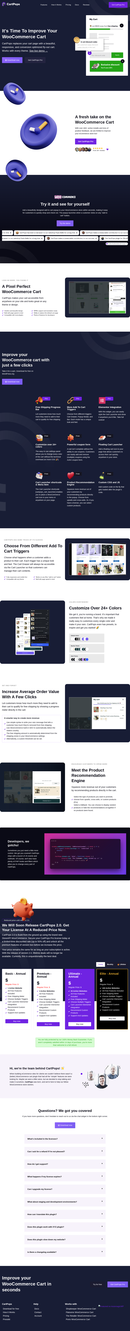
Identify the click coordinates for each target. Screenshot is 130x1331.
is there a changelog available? (41, 1252)
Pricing (68, 5)
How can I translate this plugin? (42, 1214)
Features (44, 5)
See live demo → (38, 50)
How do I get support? (37, 1164)
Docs (77, 5)
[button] (65, 1139)
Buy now (16, 1021)
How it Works (56, 5)
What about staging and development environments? (52, 1202)
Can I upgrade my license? (39, 1189)
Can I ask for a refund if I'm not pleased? (46, 1151)
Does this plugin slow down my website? (46, 1240)
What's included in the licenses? (42, 1139)
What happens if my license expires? (44, 1177)
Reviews (86, 5)
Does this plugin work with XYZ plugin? (45, 1227)
